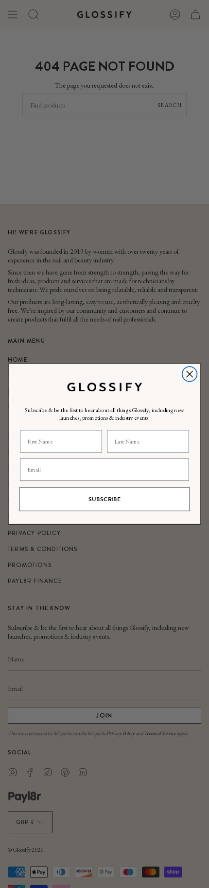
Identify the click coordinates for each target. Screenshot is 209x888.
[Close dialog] (189, 374)
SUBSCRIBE (104, 499)
